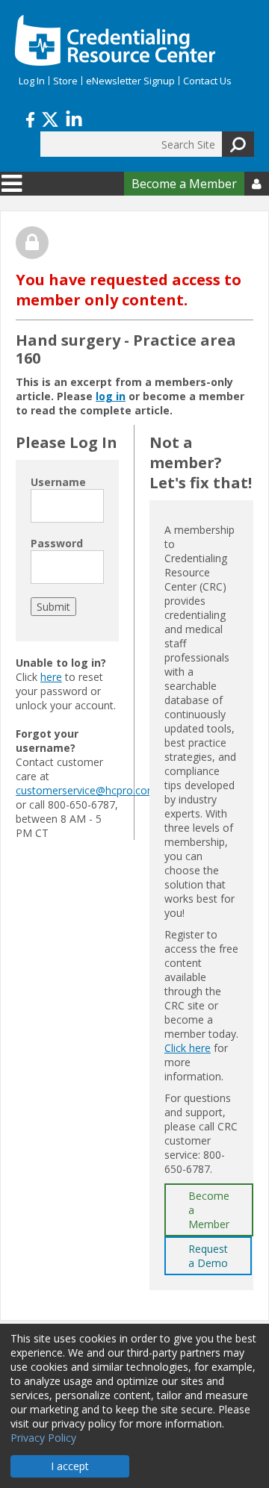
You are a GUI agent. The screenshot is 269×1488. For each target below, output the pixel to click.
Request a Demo (208, 1256)
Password (57, 543)
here (51, 677)
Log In (32, 80)
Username (58, 482)
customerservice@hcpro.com (86, 790)
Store (65, 80)
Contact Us (207, 80)
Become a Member (184, 183)
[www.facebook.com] (30, 118)
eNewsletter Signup (130, 80)
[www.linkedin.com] (74, 118)
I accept (70, 1466)
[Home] (115, 40)
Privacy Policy (43, 1438)
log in (111, 396)
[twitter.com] (50, 118)
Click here (187, 1048)
